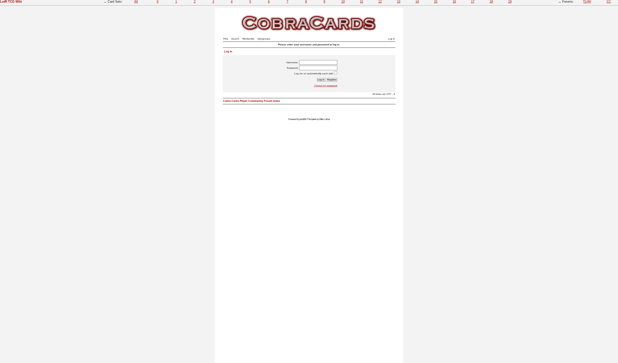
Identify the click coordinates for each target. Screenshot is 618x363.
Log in (391, 38)
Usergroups (263, 38)
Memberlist (248, 38)
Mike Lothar (324, 119)
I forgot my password (325, 85)
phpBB (303, 119)
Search (235, 38)
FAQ (225, 38)
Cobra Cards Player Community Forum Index (251, 100)
